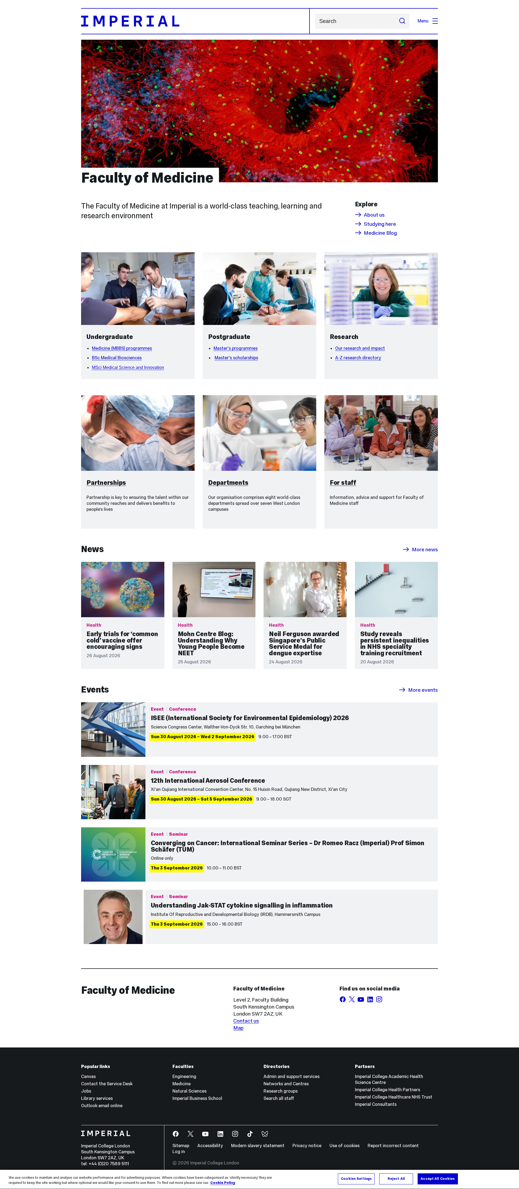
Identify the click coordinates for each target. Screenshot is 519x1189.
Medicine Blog (380, 233)
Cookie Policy (222, 1183)
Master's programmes (236, 348)
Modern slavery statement (257, 1145)
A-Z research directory (358, 358)
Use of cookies (345, 1145)
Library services (97, 1098)
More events (423, 690)
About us (374, 214)
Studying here (380, 224)
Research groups (281, 1091)
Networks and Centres (286, 1084)
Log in (178, 1151)
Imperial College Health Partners (387, 1090)
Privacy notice (306, 1145)
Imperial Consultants (376, 1104)
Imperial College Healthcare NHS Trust (393, 1097)
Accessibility (210, 1145)
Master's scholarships (236, 358)
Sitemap (180, 1145)
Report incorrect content (393, 1145)
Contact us (246, 1020)
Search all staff (279, 1098)
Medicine (181, 1084)
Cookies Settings (356, 1179)
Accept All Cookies (438, 1179)
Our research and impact (360, 348)
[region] (259, 1179)
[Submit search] (402, 21)
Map (238, 1028)
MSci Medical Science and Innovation (128, 367)
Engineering (184, 1076)
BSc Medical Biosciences (117, 358)
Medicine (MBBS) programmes (122, 348)
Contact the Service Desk (106, 1084)
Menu (423, 21)
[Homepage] (195, 21)
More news (425, 549)
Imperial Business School (197, 1098)
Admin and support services (292, 1076)
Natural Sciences (189, 1091)
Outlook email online (101, 1106)
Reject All (396, 1179)
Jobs (86, 1091)
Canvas (88, 1076)
